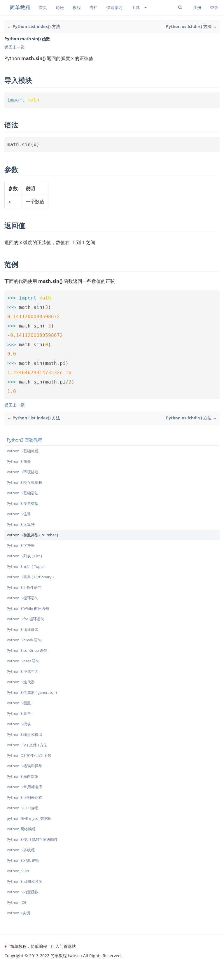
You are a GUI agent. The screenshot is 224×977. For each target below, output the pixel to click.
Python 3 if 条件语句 (24, 587)
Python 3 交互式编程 (24, 482)
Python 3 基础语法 (22, 492)
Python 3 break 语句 (24, 639)
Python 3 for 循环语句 (25, 618)
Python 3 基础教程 (22, 451)
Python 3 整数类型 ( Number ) (32, 534)
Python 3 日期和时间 (24, 881)
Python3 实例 (18, 912)
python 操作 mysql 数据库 (29, 818)
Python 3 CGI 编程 (22, 807)
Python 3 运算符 (21, 524)
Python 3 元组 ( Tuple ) (26, 566)
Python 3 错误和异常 (24, 765)
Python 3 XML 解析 (23, 860)
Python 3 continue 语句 (27, 650)
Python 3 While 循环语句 (28, 608)
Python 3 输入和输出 (24, 734)
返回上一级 (14, 47)
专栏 (94, 7)
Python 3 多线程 (21, 849)
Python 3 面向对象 (22, 776)
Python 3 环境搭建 (22, 472)
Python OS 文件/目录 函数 (29, 755)
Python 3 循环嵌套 (22, 629)
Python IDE (16, 902)
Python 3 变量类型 (22, 503)
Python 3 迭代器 (21, 681)
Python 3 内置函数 (22, 891)
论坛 (60, 7)
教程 (77, 7)
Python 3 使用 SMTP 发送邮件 (32, 839)
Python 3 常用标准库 (24, 786)
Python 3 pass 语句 (23, 660)
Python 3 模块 (19, 723)
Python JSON (18, 870)
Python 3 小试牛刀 (22, 671)
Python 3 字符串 (21, 545)
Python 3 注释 (19, 513)
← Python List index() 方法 (33, 26)
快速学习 (114, 7)
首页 (43, 7)
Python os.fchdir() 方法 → (191, 26)
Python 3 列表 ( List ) (24, 555)
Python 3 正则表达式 (24, 797)
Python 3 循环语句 (22, 597)
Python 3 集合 (19, 713)
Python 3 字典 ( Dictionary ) (30, 576)
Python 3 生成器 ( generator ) (32, 692)
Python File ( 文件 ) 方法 (27, 744)
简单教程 (20, 7)
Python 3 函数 (19, 702)
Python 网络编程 (21, 828)
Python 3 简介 (19, 461)
